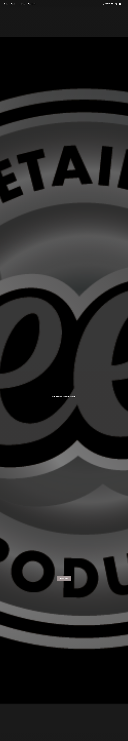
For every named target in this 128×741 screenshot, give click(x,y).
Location (22, 4)
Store (6, 4)
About (13, 4)
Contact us (32, 4)
